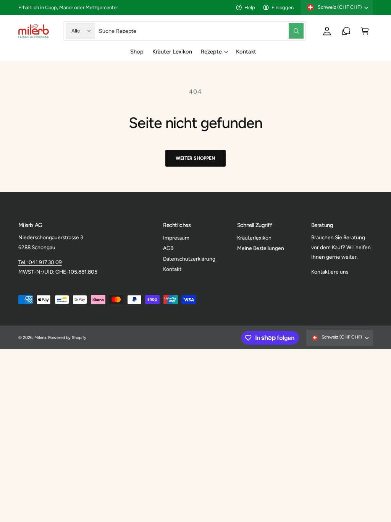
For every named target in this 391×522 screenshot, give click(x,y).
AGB (168, 248)
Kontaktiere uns (329, 272)
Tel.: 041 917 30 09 (40, 262)
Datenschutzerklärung (189, 259)
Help (249, 7)
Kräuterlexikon (254, 238)
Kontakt (172, 269)
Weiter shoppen (195, 158)
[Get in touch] (346, 30)
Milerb (40, 337)
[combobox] (201, 30)
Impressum (176, 238)
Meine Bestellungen (260, 248)
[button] (364, 30)
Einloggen (282, 7)
